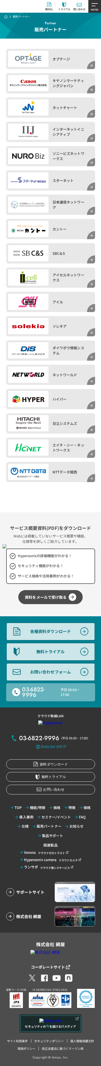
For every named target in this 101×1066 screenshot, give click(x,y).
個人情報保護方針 (82, 1041)
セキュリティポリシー (49, 1041)
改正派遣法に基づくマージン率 (62, 1048)
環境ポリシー (26, 1048)
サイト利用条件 (17, 1041)
